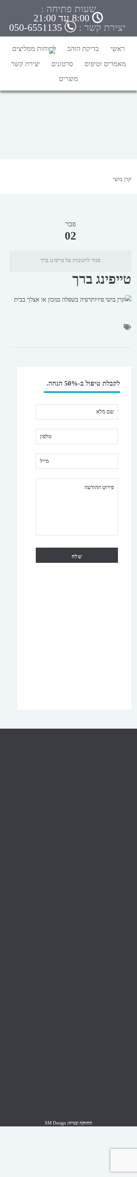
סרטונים (62, 64)
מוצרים (68, 79)
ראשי (117, 48)
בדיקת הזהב (83, 48)
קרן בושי (122, 179)
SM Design (55, 1123)
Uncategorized (115, 945)
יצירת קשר (25, 64)
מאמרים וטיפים (105, 64)
